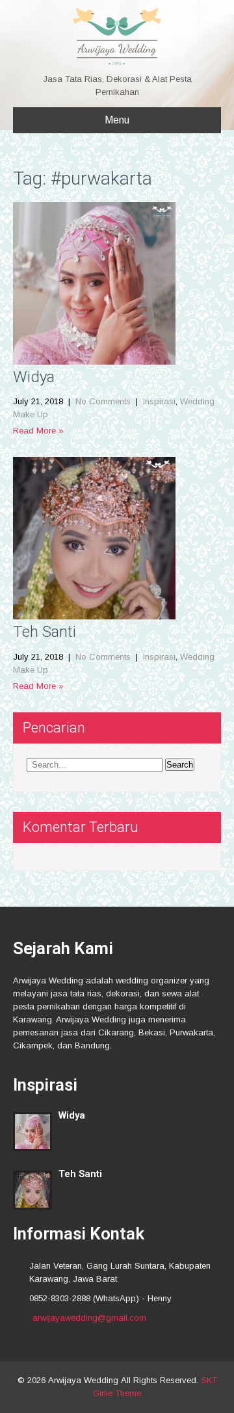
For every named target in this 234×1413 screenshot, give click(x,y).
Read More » (38, 430)
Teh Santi (44, 632)
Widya (34, 377)
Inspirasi (159, 401)
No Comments (103, 401)
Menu (117, 119)
